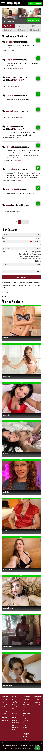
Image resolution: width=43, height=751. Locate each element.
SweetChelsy (6, 376)
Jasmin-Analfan (7, 685)
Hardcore (37, 702)
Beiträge (22, 30)
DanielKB (10, 41)
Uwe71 (8, 77)
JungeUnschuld (7, 569)
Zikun (8, 204)
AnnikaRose (6, 492)
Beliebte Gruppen (26, 738)
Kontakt (25, 730)
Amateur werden (4, 712)
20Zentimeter (11, 169)
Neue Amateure (5, 708)
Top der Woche (14, 708)
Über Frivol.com (26, 712)
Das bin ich (18, 79)
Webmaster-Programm (26, 706)
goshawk (9, 110)
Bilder (36, 26)
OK (38, 748)
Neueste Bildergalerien (15, 722)
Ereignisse (37, 704)
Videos (22, 26)
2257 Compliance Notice (26, 720)
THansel (9, 126)
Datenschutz (25, 726)
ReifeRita (5, 453)
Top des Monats (15, 712)
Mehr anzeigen (21, 277)
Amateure (5, 700)
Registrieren (26, 701)
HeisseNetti (6, 415)
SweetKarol (6, 338)
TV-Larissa (10, 95)
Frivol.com (12, 3)
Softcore (36, 700)
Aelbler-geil (11, 59)
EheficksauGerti (7, 647)
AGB (24, 716)
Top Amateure (5, 703)
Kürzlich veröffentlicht (15, 702)
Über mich (9, 30)
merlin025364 (12, 189)
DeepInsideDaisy (7, 608)
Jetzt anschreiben (33, 20)
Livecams (5, 720)
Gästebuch (35, 30)
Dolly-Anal (5, 531)
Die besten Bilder (15, 728)
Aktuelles (9, 26)
